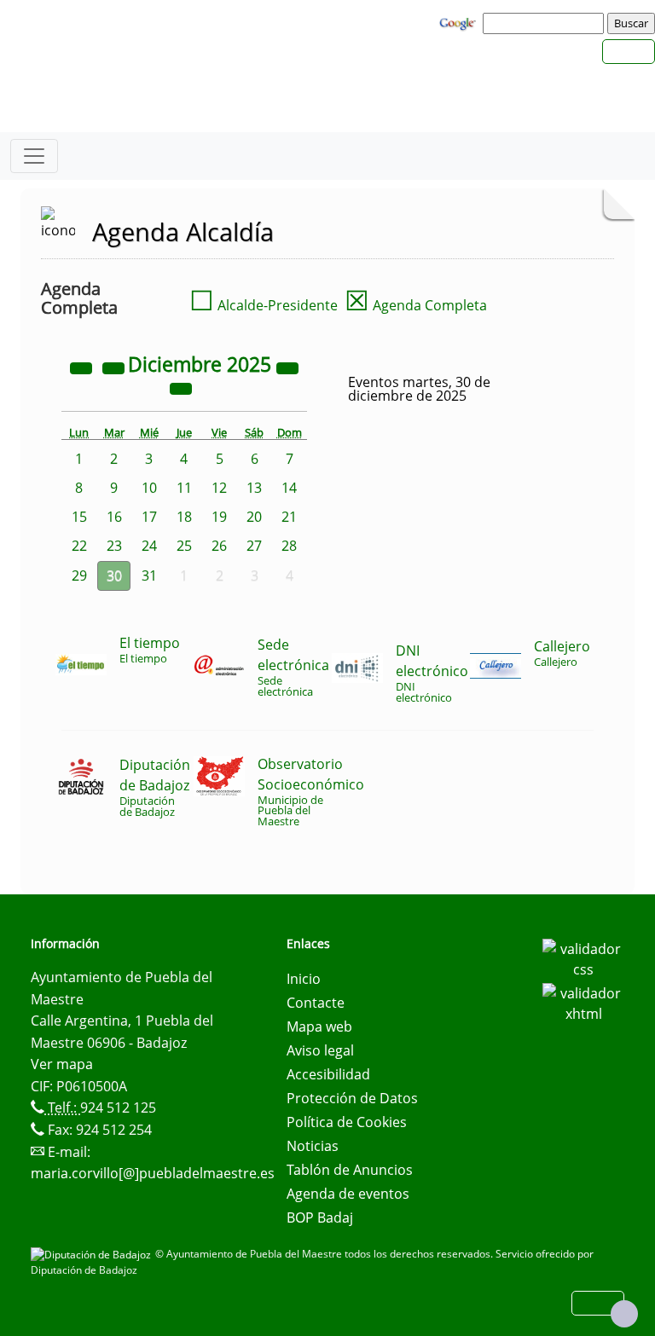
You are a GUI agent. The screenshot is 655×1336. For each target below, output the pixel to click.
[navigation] (546, 23)
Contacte (316, 1002)
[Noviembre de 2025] (115, 366)
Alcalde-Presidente (263, 305)
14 (289, 487)
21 (289, 516)
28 (289, 545)
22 (79, 545)
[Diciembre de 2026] (287, 366)
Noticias (313, 1145)
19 (219, 516)
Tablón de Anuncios (350, 1169)
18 (184, 516)
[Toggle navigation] (34, 156)
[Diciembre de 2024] (83, 366)
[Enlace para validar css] (583, 957)
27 (254, 545)
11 (184, 487)
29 (79, 575)
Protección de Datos (352, 1098)
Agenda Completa (416, 305)
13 (254, 487)
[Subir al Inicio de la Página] (624, 1313)
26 (219, 545)
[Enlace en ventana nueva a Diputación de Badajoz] (93, 1253)
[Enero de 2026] (181, 387)
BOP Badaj (320, 1217)
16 (114, 516)
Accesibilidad (328, 1074)
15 (79, 516)
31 (149, 575)
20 (254, 516)
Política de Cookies (347, 1122)
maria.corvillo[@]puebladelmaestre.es (153, 1173)
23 (114, 545)
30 (114, 575)
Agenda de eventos (348, 1193)
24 (149, 545)
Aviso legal (320, 1050)
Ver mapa (62, 1064)
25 (184, 545)
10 (149, 487)
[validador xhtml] (583, 1001)
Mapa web (319, 1026)
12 (219, 487)
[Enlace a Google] (460, 22)
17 (149, 516)
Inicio (304, 978)
